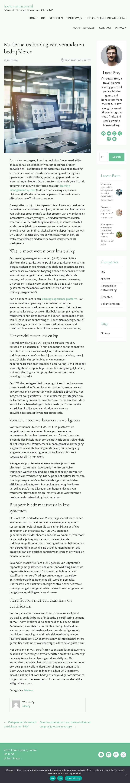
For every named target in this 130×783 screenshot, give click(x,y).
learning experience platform (59, 299)
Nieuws (28, 690)
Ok (52, 778)
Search (116, 157)
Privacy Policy (73, 778)
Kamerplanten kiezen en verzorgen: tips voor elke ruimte (107, 230)
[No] (126, 774)
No (60, 778)
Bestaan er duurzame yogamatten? (107, 210)
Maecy (26, 706)
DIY (103, 272)
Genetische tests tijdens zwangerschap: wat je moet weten (107, 190)
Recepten (106, 297)
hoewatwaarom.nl (18, 6)
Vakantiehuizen (110, 304)
